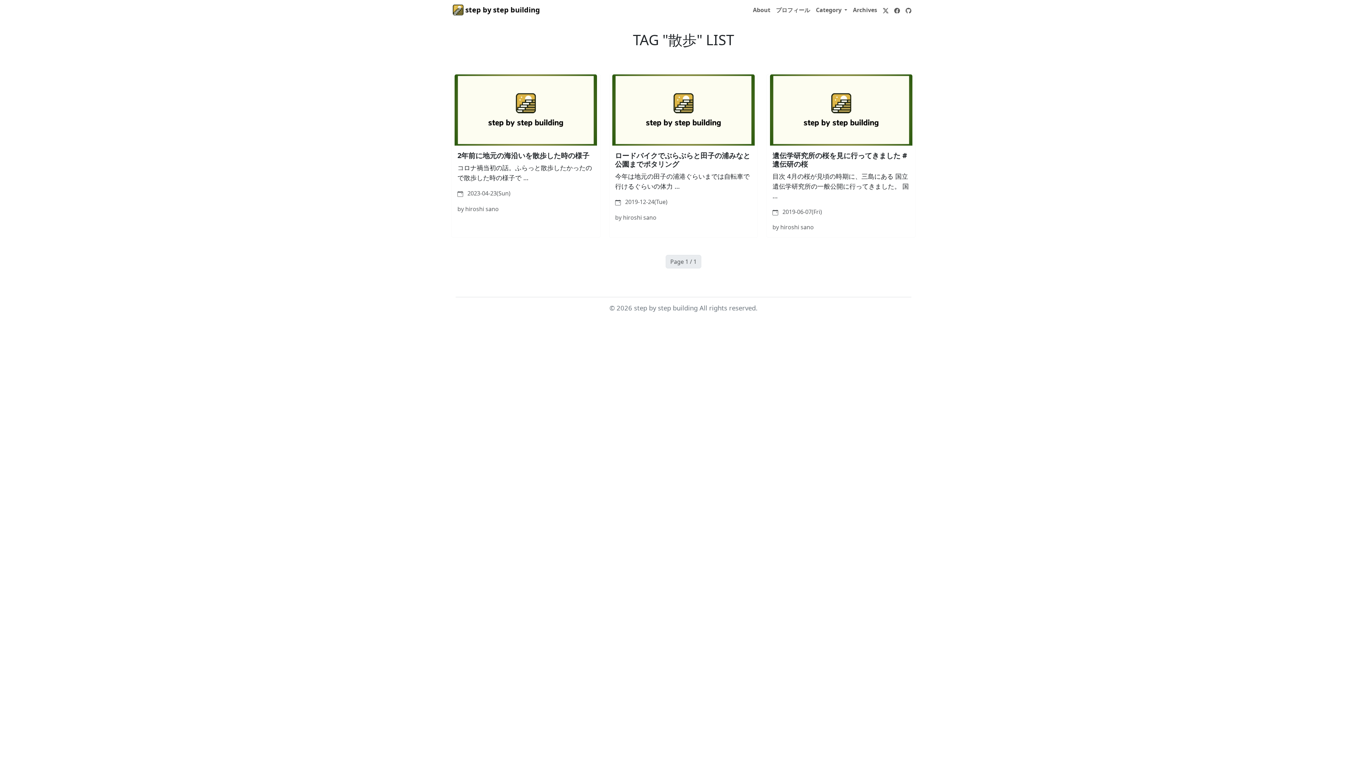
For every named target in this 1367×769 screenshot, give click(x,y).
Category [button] (829, 10)
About (761, 10)
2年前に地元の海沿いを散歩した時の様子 (523, 155)
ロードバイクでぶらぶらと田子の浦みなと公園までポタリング (682, 160)
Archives (865, 10)
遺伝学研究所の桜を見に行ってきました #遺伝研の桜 (839, 160)
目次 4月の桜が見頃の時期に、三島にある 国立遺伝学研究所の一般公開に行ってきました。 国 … (840, 186)
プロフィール (793, 10)
